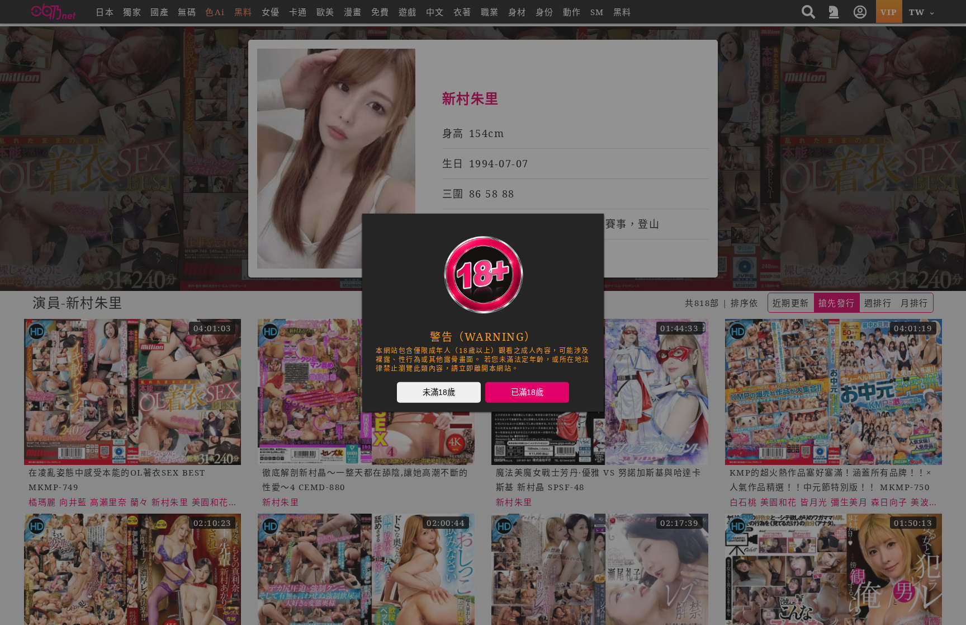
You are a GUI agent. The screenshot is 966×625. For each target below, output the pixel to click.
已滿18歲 (527, 391)
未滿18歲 (439, 391)
